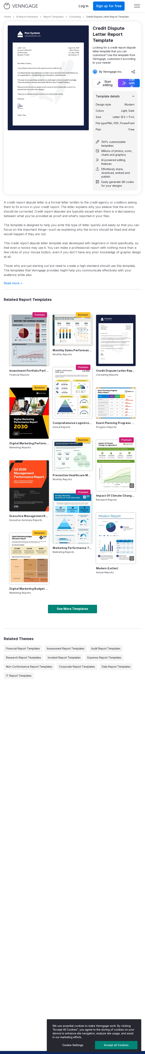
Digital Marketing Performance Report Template (29, 443)
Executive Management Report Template (29, 516)
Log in (83, 6)
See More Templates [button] (72, 609)
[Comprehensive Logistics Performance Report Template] (72, 392)
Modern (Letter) (107, 568)
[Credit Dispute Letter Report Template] (116, 340)
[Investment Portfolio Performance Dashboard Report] (29, 340)
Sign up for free (109, 6)
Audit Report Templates (105, 648)
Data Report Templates (116, 666)
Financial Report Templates (23, 648)
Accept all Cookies (116, 1045)
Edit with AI (132, 83)
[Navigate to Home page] (21, 6)
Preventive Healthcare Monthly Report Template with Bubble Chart (72, 475)
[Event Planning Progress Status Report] (116, 403)
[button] (104, 83)
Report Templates (53, 16)
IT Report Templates (19, 675)
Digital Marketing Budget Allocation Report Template (29, 588)
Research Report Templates (23, 657)
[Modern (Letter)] (116, 538)
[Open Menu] (137, 6)
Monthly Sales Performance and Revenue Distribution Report (72, 350)
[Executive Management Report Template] (29, 485)
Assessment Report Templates (65, 648)
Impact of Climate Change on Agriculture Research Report (116, 495)
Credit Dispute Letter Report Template (116, 370)
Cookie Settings (72, 1045)
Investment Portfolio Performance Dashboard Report (29, 370)
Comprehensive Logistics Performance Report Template (72, 423)
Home (7, 16)
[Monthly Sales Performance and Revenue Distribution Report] (72, 330)
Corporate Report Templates (77, 666)
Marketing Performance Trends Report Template (72, 547)
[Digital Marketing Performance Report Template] (29, 413)
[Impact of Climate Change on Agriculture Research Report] (116, 465)
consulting (75, 16)
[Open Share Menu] (133, 72)
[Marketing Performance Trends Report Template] (72, 517)
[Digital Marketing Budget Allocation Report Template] (29, 558)
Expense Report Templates (104, 657)
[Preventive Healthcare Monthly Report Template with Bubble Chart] (72, 455)
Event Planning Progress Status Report (116, 423)
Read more (13, 283)
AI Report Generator (27, 16)
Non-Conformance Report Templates (29, 666)
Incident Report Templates (64, 657)
